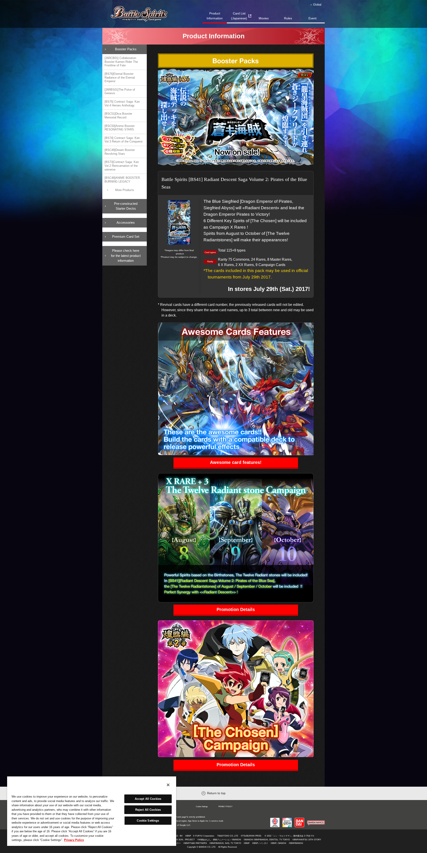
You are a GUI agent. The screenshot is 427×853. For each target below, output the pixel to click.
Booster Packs (126, 49)
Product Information (215, 16)
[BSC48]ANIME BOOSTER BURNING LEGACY (122, 179)
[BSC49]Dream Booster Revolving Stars (120, 151)
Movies (264, 18)
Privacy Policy (74, 840)
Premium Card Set (125, 236)
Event (312, 18)
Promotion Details (236, 609)
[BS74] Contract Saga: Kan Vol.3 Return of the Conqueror (124, 139)
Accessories (126, 222)
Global (317, 4)
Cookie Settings (202, 806)
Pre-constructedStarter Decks (125, 206)
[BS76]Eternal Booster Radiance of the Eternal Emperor (120, 77)
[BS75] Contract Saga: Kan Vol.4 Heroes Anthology (122, 103)
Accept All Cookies (148, 798)
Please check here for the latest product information (126, 256)
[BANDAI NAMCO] (316, 819)
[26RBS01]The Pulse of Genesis (120, 91)
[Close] (168, 785)
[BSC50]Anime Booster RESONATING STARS (120, 127)
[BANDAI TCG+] (287, 819)
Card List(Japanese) (239, 16)
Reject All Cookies (148, 809)
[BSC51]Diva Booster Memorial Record (118, 115)
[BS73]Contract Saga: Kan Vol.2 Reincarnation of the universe (122, 165)
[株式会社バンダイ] (299, 819)
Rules (288, 18)
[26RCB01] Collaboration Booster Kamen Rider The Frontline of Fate (121, 61)
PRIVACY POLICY (225, 806)
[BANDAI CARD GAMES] (275, 819)
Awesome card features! (236, 462)
